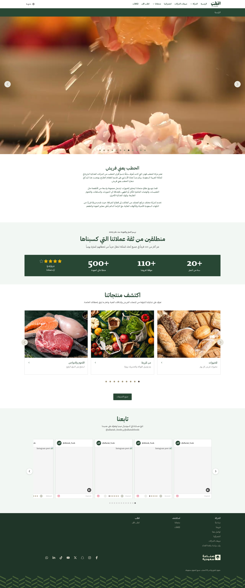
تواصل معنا (216, 531)
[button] (145, 150)
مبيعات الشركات (214, 541)
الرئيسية (217, 12)
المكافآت (177, 527)
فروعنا (218, 527)
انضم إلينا (216, 536)
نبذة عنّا (217, 522)
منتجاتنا (177, 522)
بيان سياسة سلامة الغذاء (211, 545)
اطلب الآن (136, 522)
